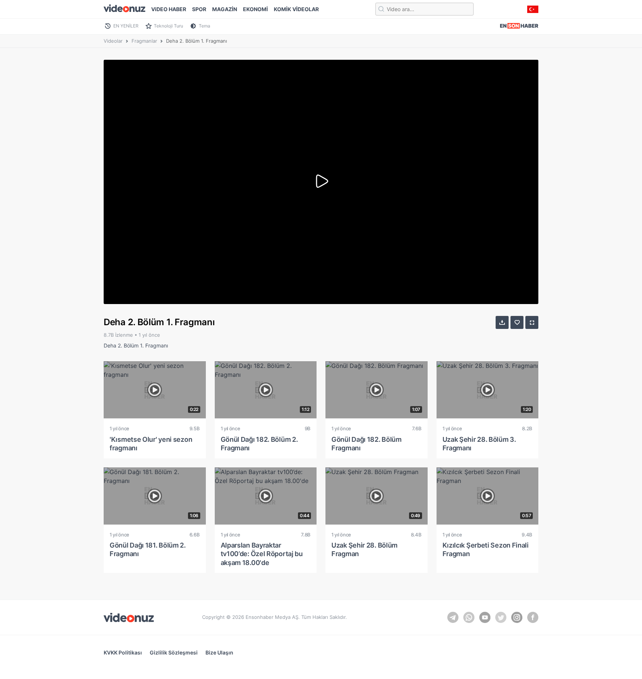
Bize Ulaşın (219, 652)
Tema (204, 26)
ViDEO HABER (168, 9)
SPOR (199, 9)
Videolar (113, 41)
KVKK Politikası (123, 652)
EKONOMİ (255, 9)
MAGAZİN (224, 9)
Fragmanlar (144, 41)
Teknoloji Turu (168, 26)
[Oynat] (321, 182)
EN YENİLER (126, 26)
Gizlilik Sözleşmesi (174, 652)
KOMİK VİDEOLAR (296, 9)
